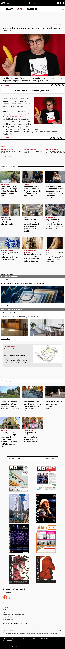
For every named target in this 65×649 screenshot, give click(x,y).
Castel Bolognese (29, 400)
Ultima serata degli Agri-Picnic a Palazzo (11, 152)
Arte (47, 250)
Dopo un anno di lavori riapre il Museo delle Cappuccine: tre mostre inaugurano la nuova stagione (54, 224)
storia (48, 400)
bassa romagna (6, 430)
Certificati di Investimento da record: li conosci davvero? (23, 284)
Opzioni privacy (8, 619)
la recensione (5, 217)
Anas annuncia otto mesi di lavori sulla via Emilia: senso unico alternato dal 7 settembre (32, 406)
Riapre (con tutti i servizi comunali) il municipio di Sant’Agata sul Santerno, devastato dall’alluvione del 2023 (9, 439)
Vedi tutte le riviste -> (50, 458)
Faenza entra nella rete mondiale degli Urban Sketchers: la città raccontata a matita (9, 191)
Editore (5, 612)
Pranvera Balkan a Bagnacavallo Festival (34, 152)
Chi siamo (6, 610)
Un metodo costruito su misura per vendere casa (20, 317)
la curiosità (5, 184)
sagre (3, 400)
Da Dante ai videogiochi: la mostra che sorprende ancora (10, 222)
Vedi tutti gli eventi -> (7, 156)
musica (48, 184)
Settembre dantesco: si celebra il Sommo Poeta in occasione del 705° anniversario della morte (32, 191)
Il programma (28, 184)
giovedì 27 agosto (7, 149)
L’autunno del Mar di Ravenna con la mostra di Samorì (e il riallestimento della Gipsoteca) (54, 257)
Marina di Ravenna (7, 250)
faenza (26, 217)
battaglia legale (29, 430)
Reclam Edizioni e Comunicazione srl (14, 603)
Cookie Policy (15, 646)
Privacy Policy (7, 617)
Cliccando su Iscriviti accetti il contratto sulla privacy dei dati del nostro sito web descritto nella (31, 633)
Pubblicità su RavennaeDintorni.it (13, 614)
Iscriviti (58, 630)
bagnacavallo (50, 217)
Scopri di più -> (5, 306)
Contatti (5, 607)
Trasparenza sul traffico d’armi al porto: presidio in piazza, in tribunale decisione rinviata (31, 437)
